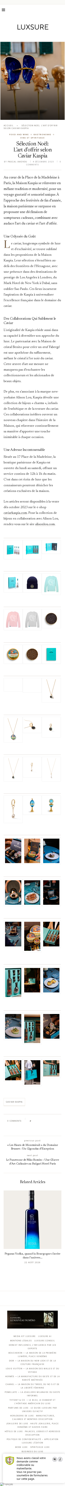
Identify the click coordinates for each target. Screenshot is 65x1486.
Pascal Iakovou (17, 161)
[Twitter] (25, 36)
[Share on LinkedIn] (48, 1121)
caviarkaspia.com (15, 513)
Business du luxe (32, 1451)
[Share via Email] (32, 1129)
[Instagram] (30, 36)
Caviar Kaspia (14, 1102)
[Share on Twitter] (41, 1121)
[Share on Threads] (55, 1121)
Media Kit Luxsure (25, 1336)
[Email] (45, 36)
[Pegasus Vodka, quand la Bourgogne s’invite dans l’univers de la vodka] (32, 1219)
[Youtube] (40, 36)
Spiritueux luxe (40, 1447)
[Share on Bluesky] (58, 1121)
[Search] (61, 10)
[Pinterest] (35, 36)
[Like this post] (33, 1121)
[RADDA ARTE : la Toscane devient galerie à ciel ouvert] (32, 81)
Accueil (8, 125)
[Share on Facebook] (37, 1121)
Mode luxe (21, 1447)
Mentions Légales (21, 1340)
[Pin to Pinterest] (44, 1121)
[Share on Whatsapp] (51, 1121)
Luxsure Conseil (44, 1340)
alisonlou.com (45, 524)
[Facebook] (20, 36)
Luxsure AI (44, 1336)
